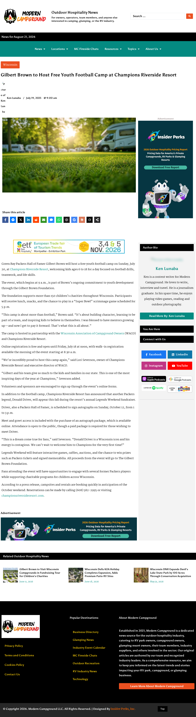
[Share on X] (21, 220)
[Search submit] (189, 16)
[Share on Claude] (82, 220)
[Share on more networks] (97, 220)
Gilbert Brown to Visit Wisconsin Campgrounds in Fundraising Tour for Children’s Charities (39, 573)
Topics (132, 49)
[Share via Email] (44, 220)
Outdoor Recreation (86, 663)
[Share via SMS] (51, 220)
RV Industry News (85, 671)
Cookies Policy (14, 665)
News (38, 49)
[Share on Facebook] (5, 220)
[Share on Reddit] (36, 220)
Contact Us (12, 674)
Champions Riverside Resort (29, 269)
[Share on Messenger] (13, 220)
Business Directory (85, 632)
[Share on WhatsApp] (59, 220)
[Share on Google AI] (74, 220)
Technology (80, 679)
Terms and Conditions (19, 655)
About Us (152, 49)
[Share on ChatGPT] (67, 220)
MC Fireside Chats (86, 49)
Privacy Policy (14, 646)
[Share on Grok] (90, 220)
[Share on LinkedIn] (28, 220)
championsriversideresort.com (23, 496)
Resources (111, 49)
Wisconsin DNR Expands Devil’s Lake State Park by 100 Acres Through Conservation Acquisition (170, 573)
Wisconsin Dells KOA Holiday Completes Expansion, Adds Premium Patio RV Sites (102, 573)
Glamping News (83, 640)
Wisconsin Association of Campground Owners (92, 333)
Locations (58, 49)
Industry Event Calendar (89, 647)
